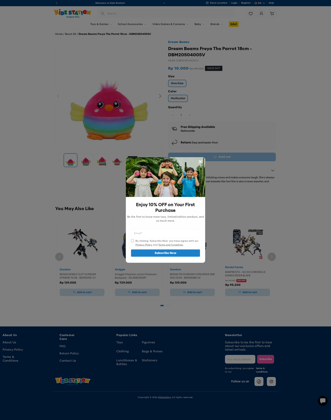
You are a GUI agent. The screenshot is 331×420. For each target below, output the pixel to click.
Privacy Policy (144, 244)
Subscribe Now (165, 253)
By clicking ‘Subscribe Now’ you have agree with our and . (167, 242)
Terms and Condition (170, 244)
